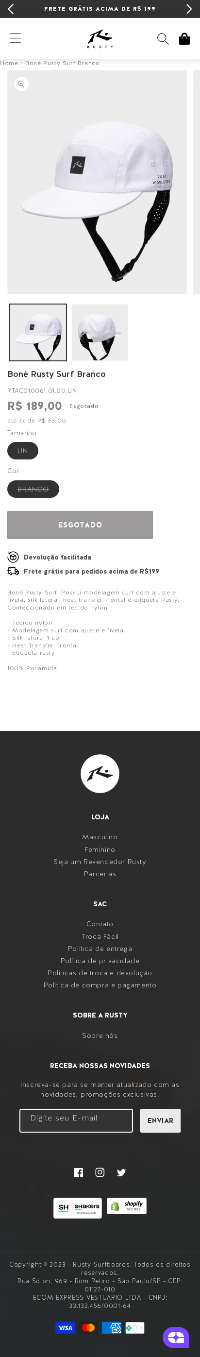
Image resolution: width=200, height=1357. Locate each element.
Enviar (160, 1120)
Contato (100, 923)
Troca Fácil (100, 936)
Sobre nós (99, 1035)
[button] (163, 39)
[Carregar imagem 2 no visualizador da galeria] (99, 332)
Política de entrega (100, 948)
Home (9, 63)
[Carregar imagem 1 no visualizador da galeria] (38, 332)
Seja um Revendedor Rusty (99, 861)
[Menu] (15, 39)
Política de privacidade (100, 960)
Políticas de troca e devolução (100, 972)
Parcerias (100, 873)
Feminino (100, 849)
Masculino (99, 836)
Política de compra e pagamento (100, 985)
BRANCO (38, 491)
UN (27, 452)
